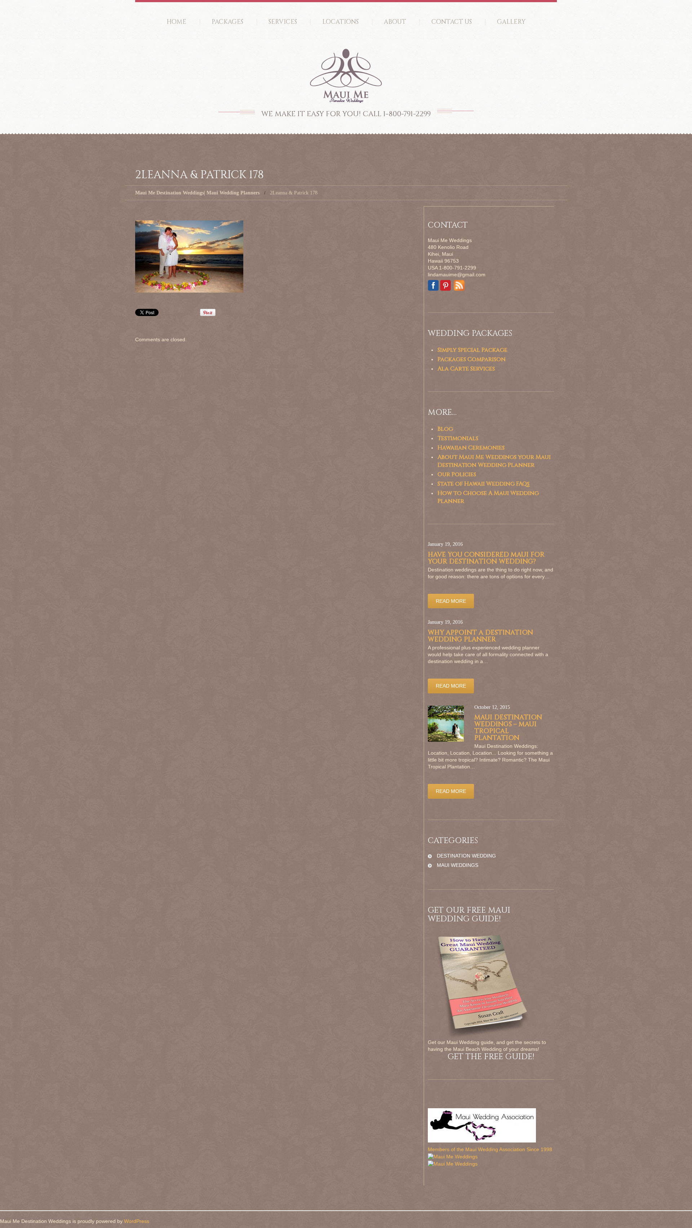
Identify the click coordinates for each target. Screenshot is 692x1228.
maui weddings (457, 865)
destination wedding (466, 856)
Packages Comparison (472, 359)
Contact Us (451, 22)
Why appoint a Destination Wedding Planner (480, 636)
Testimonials (458, 438)
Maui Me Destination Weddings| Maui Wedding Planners (197, 193)
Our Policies (457, 474)
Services (283, 22)
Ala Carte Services (466, 369)
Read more (451, 601)
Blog (445, 429)
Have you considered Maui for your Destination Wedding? (486, 558)
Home (176, 22)
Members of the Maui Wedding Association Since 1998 (490, 1149)
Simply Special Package (472, 350)
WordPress (136, 1221)
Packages (227, 22)
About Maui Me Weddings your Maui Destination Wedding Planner (494, 461)
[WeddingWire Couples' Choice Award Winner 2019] (453, 1163)
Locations (340, 22)
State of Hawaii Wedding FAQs (483, 484)
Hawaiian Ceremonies (471, 448)
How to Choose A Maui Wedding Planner (488, 497)
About (395, 22)
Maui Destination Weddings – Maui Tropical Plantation (508, 727)
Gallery (511, 22)
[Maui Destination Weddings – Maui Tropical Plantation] (446, 724)
